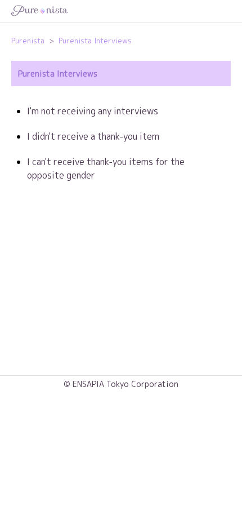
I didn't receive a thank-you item (93, 136)
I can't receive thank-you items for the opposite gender (106, 168)
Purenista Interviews (95, 40)
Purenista (27, 40)
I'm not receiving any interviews (92, 111)
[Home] (121, 12)
